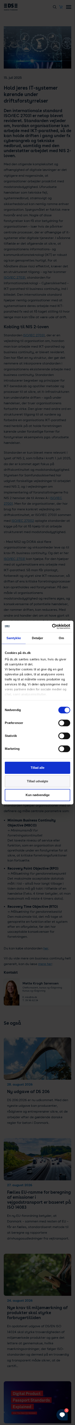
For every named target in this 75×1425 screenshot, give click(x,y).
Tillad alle (37, 767)
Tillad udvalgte (37, 781)
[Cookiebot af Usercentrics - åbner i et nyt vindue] (53, 626)
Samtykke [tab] (13, 638)
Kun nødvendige (38, 795)
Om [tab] (61, 638)
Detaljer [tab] (37, 638)
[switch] (64, 723)
